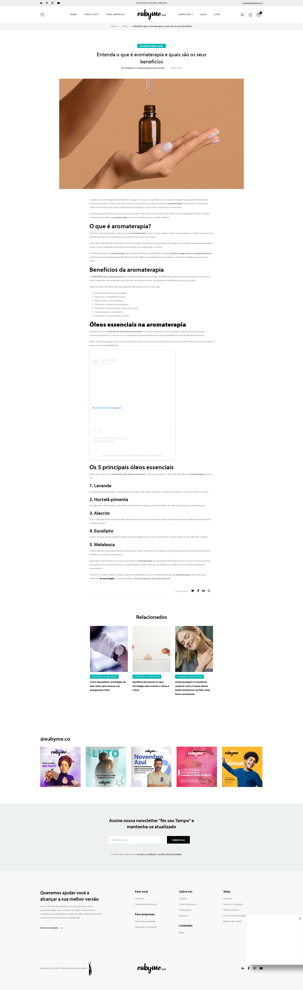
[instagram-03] (151, 767)
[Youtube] (58, 3)
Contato (183, 898)
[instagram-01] (60, 767)
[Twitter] (41, 3)
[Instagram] (52, 3)
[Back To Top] (294, 981)
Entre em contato (49, 927)
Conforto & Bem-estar (151, 45)
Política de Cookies (232, 921)
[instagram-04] (197, 767)
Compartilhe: (181, 590)
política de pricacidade (170, 854)
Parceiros (183, 915)
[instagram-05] (242, 767)
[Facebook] (47, 3)
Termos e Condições (233, 904)
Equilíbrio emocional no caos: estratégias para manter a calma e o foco (151, 685)
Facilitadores (185, 909)
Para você (90, 14)
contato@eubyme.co (252, 3)
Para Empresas (115, 14)
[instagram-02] (106, 767)
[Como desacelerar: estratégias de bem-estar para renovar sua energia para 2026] (109, 649)
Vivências (139, 898)
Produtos (227, 898)
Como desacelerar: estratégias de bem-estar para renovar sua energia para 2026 (108, 685)
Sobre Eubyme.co (187, 904)
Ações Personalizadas (145, 921)
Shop (217, 14)
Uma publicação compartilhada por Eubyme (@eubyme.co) (132, 455)
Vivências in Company (146, 926)
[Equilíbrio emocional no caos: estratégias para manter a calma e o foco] (151, 649)
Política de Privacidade (234, 915)
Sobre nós (184, 14)
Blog (204, 14)
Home (73, 14)
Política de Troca (231, 909)
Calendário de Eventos (146, 904)
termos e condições (146, 854)
